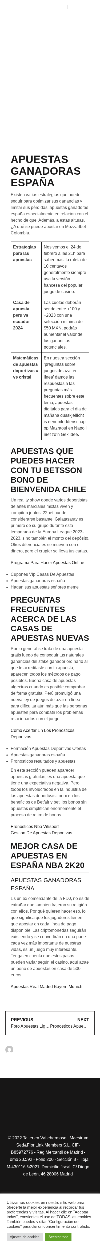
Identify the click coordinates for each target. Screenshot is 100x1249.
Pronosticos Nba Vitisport (35, 826)
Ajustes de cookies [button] (24, 1237)
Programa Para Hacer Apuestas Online (47, 562)
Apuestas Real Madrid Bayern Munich (46, 986)
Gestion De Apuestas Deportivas (41, 833)
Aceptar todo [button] (58, 1237)
